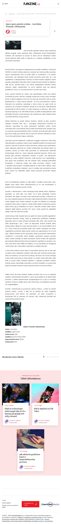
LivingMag (35, 521)
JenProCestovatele (16, 521)
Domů (6, 14)
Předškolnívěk (39, 519)
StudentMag (6, 521)
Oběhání (21, 519)
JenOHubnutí (49, 521)
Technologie (38, 405)
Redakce (13, 31)
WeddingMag (27, 521)
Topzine (46, 519)
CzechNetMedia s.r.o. (17, 515)
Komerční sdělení (14, 420)
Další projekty (6, 503)
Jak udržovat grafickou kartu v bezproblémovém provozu (29, 458)
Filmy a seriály (9, 405)
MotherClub (14, 519)
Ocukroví (41, 521)
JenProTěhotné (29, 519)
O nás (4, 500)
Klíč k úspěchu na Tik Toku (43, 410)
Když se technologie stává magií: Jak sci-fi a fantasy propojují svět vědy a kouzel (15, 412)
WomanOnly (6, 519)
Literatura (12, 14)
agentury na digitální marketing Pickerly (30, 517)
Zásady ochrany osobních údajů (10, 506)
